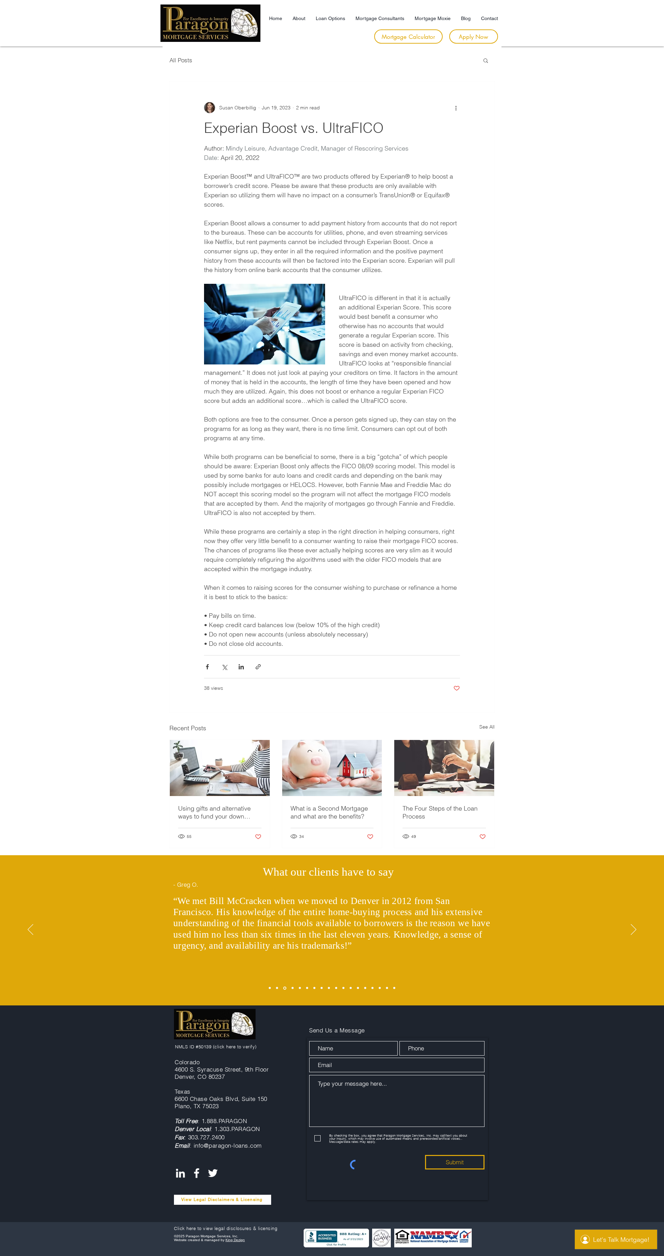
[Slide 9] (329, 988)
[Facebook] (196, 1173)
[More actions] (456, 107)
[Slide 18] (394, 988)
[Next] (633, 930)
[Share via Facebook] (207, 666)
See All (487, 727)
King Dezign (235, 1240)
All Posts (180, 60)
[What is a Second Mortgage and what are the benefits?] (332, 768)
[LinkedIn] (180, 1173)
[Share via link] (258, 666)
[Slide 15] (372, 988)
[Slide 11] (343, 988)
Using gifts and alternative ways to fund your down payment (214, 812)
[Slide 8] (322, 988)
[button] (485, 60)
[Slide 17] (387, 988)
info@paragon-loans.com (228, 1145)
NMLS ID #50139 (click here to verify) (216, 1046)
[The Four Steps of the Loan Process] (444, 768)
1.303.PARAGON (237, 1128)
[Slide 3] (284, 988)
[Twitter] (212, 1173)
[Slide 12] (351, 988)
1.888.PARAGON (224, 1120)
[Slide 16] (380, 988)
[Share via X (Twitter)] (224, 666)
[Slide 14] (365, 988)
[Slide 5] (300, 988)
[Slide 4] (292, 988)
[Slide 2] (277, 988)
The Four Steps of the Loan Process (440, 812)
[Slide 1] (270, 988)
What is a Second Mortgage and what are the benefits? (329, 812)
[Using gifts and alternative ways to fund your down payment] (220, 768)
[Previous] (30, 930)
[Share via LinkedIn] (241, 666)
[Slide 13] (358, 988)
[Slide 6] (307, 988)
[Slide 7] (314, 988)
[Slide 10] (336, 988)
